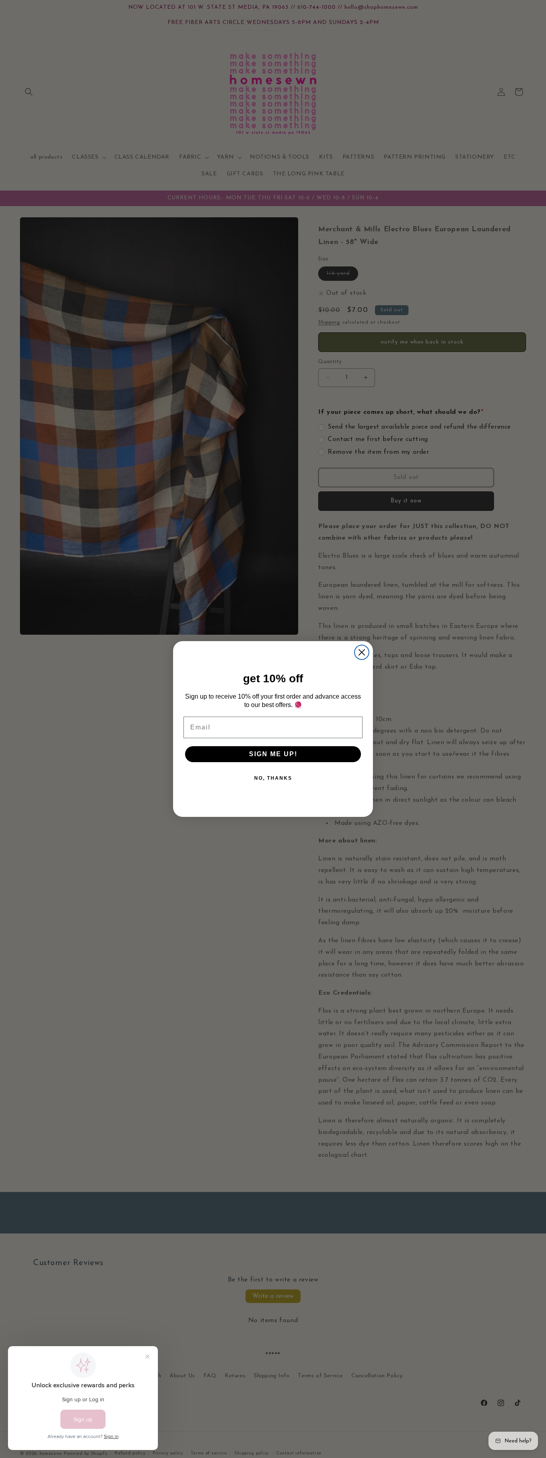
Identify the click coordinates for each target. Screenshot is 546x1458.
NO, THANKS (273, 778)
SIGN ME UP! (273, 754)
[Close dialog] (362, 652)
